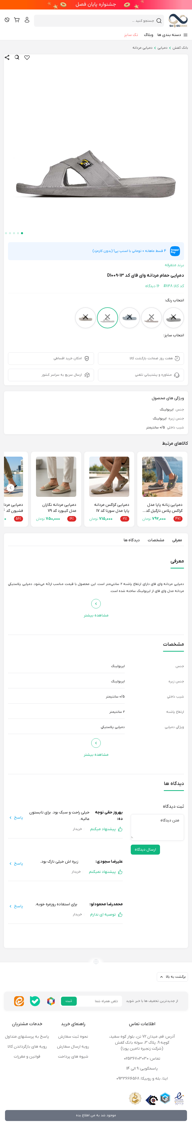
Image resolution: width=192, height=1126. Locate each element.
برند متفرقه (174, 265)
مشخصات (156, 540)
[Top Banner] (96, 4)
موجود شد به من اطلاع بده (96, 1115)
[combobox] (96, 21)
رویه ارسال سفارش (73, 1046)
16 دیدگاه (152, 286)
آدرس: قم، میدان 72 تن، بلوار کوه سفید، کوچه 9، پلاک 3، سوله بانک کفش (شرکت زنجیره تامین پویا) (142, 1042)
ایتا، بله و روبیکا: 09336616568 (142, 1078)
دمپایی (163, 47)
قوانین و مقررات (27, 1056)
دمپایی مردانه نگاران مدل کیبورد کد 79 (59, 507)
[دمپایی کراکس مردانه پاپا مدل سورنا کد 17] (109, 477)
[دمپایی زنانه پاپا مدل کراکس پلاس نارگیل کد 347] (162, 477)
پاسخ (18, 817)
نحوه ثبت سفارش (73, 1036)
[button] (22, 233)
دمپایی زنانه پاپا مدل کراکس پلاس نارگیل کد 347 (164, 508)
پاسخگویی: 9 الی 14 (142, 1068)
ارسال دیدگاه (145, 849)
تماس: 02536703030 (142, 1058)
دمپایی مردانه (142, 47)
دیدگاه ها (132, 540)
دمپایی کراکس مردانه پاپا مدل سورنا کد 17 (111, 507)
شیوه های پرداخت (73, 1056)
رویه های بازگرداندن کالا (27, 1046)
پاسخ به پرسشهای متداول (27, 1036)
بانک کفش (180, 47)
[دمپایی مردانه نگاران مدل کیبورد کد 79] (56, 477)
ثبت (69, 1001)
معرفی (177, 540)
